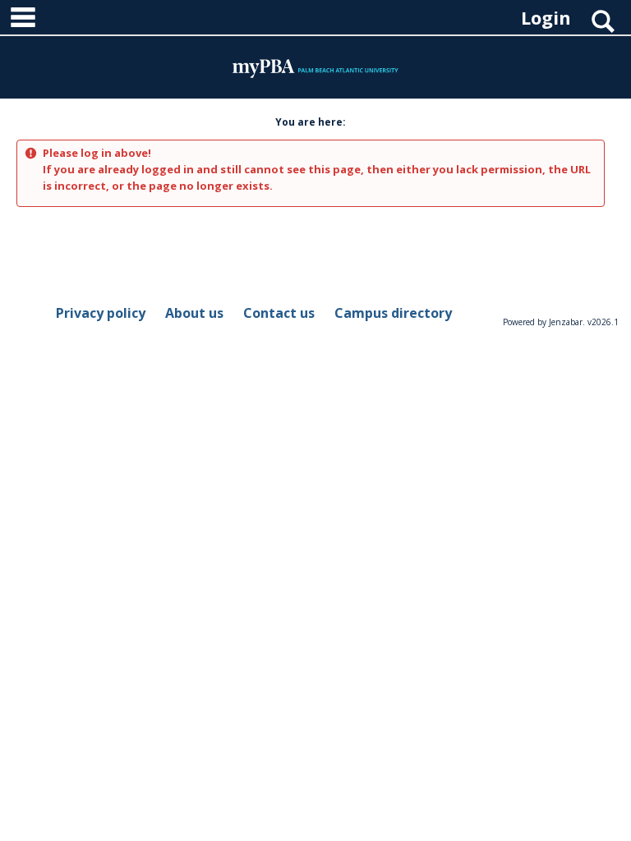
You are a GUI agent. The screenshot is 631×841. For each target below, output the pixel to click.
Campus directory (393, 313)
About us (194, 313)
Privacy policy (100, 313)
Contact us (279, 313)
